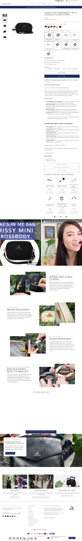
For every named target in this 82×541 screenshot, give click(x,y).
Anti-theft (38, 3)
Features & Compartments (62, 167)
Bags (31, 3)
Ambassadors (30, 511)
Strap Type (56, 30)
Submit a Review (31, 505)
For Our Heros (31, 513)
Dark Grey (48, 27)
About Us (30, 509)
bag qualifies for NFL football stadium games (56, 148)
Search (29, 507)
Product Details (62, 164)
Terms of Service (31, 523)
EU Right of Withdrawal (32, 521)
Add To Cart (50, 192)
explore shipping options (41, 497)
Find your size (15, 497)
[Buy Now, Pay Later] (67, 482)
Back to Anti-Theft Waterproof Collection (42, 431)
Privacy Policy (31, 515)
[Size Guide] (14, 482)
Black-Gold (46, 27)
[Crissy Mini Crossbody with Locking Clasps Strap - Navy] (10, 420)
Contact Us (30, 525)
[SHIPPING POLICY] (41, 482)
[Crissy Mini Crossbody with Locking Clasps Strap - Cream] (14, 420)
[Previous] (2, 242)
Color (54, 24)
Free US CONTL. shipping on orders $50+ (55, 60)
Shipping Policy (31, 517)
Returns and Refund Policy (33, 519)
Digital (45, 3)
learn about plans (67, 495)
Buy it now (62, 76)
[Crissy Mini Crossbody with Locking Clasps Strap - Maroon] (12, 420)
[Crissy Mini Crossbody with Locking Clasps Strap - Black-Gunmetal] (15, 420)
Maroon (54, 27)
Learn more (10, 453)
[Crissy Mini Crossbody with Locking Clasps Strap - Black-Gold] (7, 420)
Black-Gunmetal (60, 27)
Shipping (46, 19)
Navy (51, 27)
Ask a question (62, 170)
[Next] (80, 242)
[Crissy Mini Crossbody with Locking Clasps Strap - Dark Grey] (9, 420)
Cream (57, 27)
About (50, 3)
